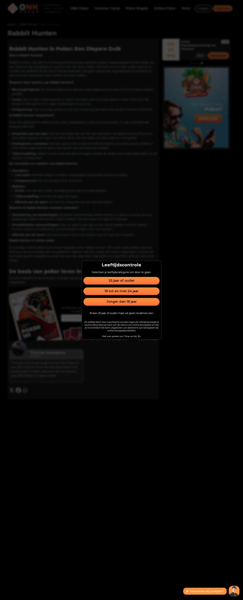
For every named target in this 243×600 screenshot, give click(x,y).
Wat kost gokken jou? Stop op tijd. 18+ (121, 336)
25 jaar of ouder (121, 281)
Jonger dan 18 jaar (122, 302)
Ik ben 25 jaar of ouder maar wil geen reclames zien (121, 313)
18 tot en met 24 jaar (121, 291)
